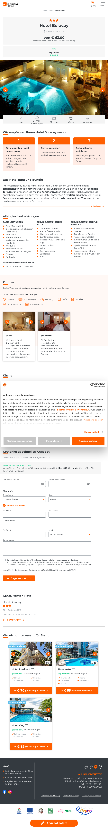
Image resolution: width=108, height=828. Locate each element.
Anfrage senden (17, 578)
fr (100, 767)
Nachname (53, 510)
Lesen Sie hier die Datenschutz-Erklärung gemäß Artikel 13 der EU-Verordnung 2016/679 (39, 570)
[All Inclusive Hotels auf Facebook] (5, 793)
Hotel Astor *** (66, 669)
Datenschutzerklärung (50, 796)
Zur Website (12, 620)
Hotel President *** (23, 669)
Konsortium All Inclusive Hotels (33, 560)
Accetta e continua (88, 441)
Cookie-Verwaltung (71, 796)
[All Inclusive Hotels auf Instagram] (10, 793)
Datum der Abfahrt (57, 480)
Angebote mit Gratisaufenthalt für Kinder (18, 782)
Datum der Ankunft (11, 480)
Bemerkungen (9, 540)
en (91, 767)
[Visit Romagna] (84, 810)
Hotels (51, 11)
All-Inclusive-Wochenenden (18, 777)
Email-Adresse (9, 520)
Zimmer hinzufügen (16, 505)
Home (45, 11)
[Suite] (19, 321)
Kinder (51, 495)
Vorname (7, 510)
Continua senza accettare (19, 441)
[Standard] (54, 321)
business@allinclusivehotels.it (86, 781)
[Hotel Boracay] (54, 89)
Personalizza (52, 441)
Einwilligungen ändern (91, 796)
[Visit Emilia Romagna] (66, 810)
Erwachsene (8, 495)
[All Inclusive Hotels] (10, 4)
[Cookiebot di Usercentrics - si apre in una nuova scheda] (92, 385)
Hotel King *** (20, 725)
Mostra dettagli (91, 432)
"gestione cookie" (93, 420)
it (86, 767)
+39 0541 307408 (93, 784)
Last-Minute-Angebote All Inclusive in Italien (19, 772)
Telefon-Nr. (7, 530)
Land (51, 530)
